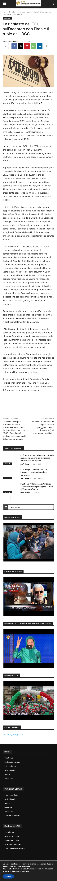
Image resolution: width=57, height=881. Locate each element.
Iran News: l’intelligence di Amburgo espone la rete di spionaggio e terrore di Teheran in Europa (36, 486)
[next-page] (9, 498)
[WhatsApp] (33, 46)
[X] (20, 46)
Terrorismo (20, 12)
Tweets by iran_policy (13, 734)
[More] (46, 46)
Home (5, 12)
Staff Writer (14, 41)
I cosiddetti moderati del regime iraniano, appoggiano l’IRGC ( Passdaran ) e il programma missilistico (43, 427)
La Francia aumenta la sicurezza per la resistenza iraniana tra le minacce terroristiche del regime (37, 458)
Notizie (12, 12)
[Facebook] (14, 46)
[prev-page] (4, 498)
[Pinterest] (27, 46)
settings (25, 871)
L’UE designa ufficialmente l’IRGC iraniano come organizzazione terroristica (34, 472)
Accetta (8, 876)
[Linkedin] (39, 46)
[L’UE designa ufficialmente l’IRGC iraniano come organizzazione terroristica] (10, 473)
